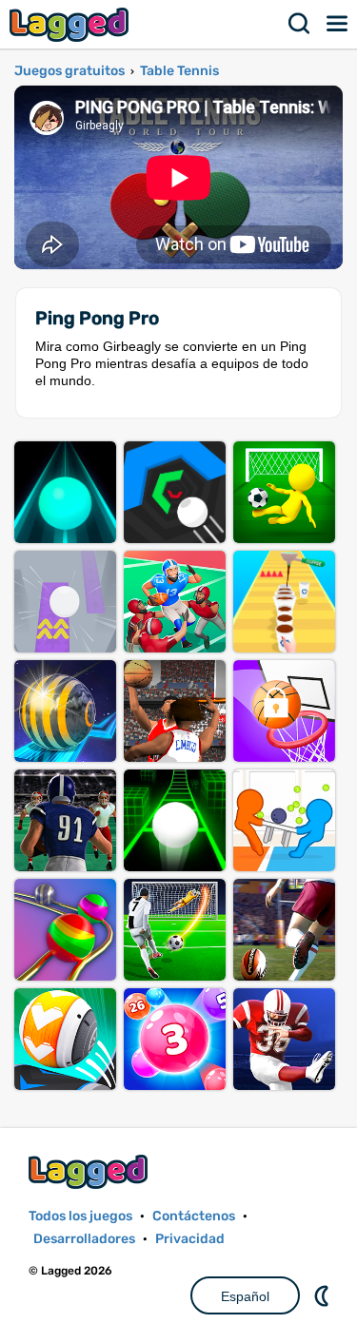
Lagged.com (90, 1171)
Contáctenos (193, 1216)
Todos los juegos (80, 1216)
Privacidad (190, 1239)
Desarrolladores (84, 1239)
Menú (338, 24)
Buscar (300, 24)
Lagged (71, 24)
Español (245, 1296)
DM (324, 1295)
